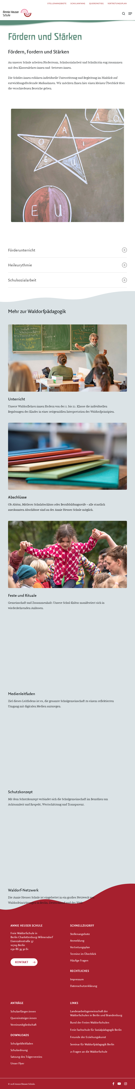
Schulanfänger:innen (23, 1011)
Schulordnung (19, 1050)
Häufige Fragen (79, 960)
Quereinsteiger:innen (24, 1018)
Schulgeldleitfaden (22, 1043)
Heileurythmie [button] (20, 265)
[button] (130, 13)
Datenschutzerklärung (83, 986)
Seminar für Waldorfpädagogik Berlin (92, 1044)
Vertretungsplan (80, 947)
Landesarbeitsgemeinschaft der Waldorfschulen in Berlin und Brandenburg (96, 1013)
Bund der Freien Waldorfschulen (89, 1022)
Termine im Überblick (83, 954)
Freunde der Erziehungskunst (88, 1037)
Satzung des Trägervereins (26, 1057)
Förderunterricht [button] (21, 250)
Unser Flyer (17, 1063)
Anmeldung (77, 940)
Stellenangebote (80, 934)
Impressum (77, 979)
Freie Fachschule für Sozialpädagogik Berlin (96, 1030)
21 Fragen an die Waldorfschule (88, 1051)
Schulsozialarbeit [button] (22, 280)
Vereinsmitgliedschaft (23, 1024)
